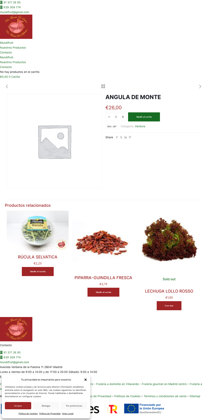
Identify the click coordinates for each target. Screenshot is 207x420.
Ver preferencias (74, 405)
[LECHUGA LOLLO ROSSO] (169, 241)
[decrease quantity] (109, 117)
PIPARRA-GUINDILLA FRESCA (103, 277)
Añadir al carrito (144, 117)
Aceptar (18, 405)
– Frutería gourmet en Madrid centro (163, 384)
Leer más (169, 305)
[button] (85, 379)
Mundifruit (6, 42)
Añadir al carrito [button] (38, 271)
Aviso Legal (67, 413)
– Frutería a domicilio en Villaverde (116, 384)
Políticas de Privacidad (96, 396)
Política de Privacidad (49, 413)
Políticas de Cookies (127, 396)
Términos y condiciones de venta (165, 396)
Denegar (46, 405)
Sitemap (195, 396)
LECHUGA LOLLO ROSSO (169, 291)
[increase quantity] (123, 117)
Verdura (140, 126)
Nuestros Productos (13, 47)
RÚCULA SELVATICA (37, 257)
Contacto (6, 52)
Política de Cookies (28, 413)
